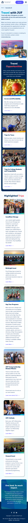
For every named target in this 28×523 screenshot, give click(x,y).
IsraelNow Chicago (12, 217)
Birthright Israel (11, 268)
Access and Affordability (12, 99)
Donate (19, 2)
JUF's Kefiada (10, 418)
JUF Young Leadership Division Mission (13, 367)
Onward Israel (10, 456)
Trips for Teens (9, 135)
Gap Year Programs (12, 304)
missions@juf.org (5, 37)
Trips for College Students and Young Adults (13, 170)
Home (2, 7)
